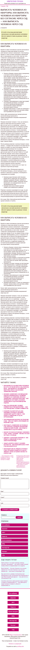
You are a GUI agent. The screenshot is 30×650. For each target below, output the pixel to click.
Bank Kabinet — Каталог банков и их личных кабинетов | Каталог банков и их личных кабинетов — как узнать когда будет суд (13, 570)
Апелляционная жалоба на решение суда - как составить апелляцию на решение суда (16, 421)
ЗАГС (3, 532)
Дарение (4, 528)
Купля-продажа (7, 540)
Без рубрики (6, 525)
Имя (2, 491)
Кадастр (4, 536)
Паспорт (4, 551)
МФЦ (3, 544)
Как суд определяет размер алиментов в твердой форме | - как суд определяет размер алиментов (16, 407)
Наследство (5, 547)
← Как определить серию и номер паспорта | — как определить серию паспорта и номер (7, 457)
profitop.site (20, 646)
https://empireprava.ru (16, 634)
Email (2, 497)
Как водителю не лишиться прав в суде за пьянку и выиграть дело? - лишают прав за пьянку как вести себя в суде (15, 451)
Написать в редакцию (15, 643)
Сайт (2, 503)
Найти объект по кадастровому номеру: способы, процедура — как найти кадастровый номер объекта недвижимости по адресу (14, 564)
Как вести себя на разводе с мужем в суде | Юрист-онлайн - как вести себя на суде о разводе (16, 433)
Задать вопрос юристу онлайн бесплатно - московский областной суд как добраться (16, 445)
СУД (3, 555)
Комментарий (5, 478)
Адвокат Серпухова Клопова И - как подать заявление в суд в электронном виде (16, 439)
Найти (19, 517)
